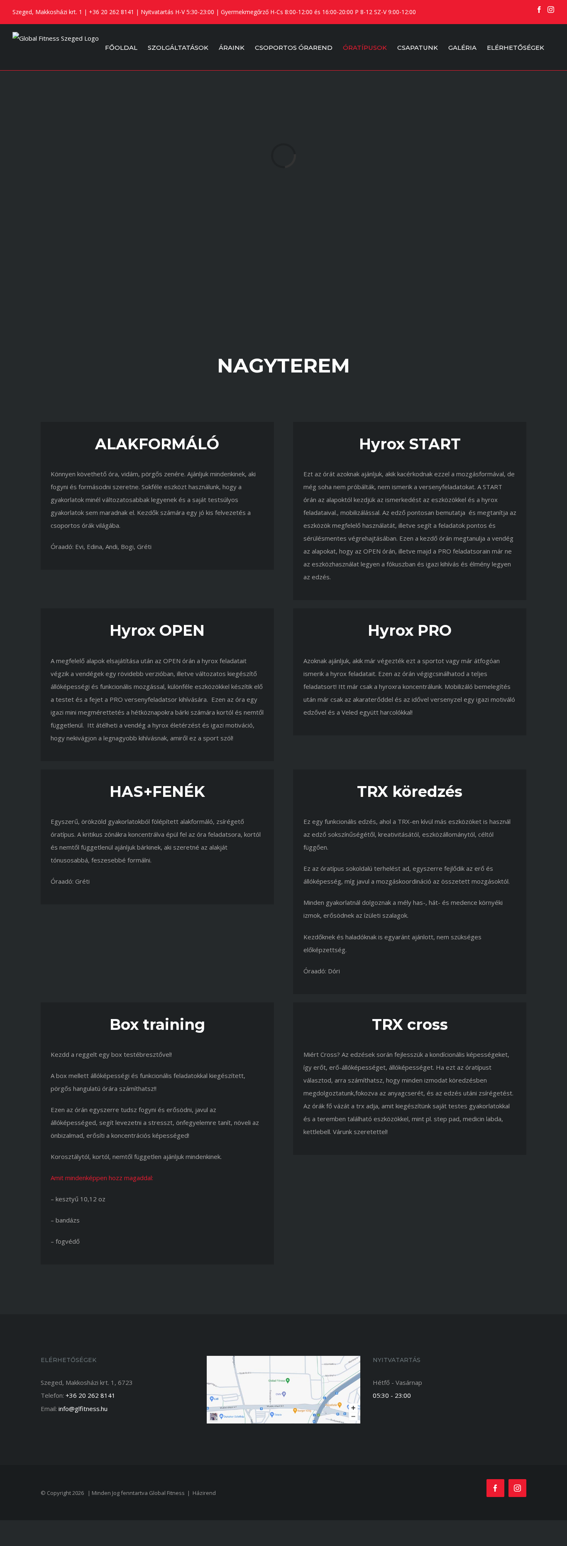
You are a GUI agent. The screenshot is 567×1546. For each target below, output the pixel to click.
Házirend (204, 1493)
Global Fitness (167, 1493)
